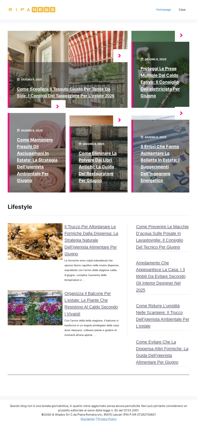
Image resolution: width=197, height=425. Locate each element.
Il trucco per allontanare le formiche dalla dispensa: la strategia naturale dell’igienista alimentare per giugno (91, 240)
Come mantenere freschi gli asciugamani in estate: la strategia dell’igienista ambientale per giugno (37, 160)
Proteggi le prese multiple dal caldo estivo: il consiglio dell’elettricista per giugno (160, 82)
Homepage (163, 9)
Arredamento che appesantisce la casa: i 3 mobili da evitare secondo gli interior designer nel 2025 (160, 276)
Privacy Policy (107, 419)
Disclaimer (88, 419)
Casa (182, 9)
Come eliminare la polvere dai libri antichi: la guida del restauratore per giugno (98, 167)
